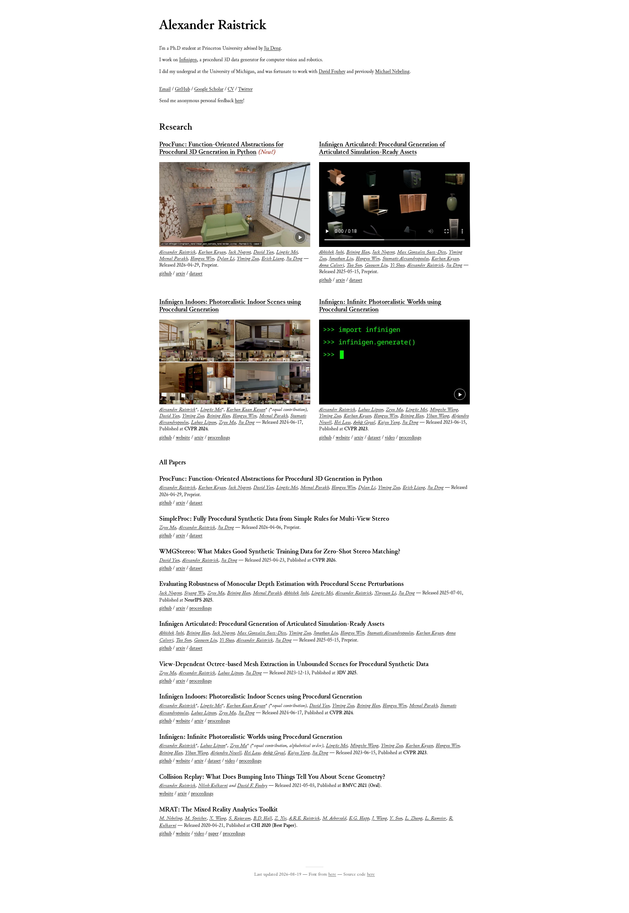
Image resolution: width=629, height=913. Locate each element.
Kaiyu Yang (389, 422)
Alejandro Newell (226, 752)
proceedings (219, 437)
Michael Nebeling (392, 71)
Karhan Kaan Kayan (245, 409)
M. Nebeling (170, 818)
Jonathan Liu (341, 258)
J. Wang (379, 818)
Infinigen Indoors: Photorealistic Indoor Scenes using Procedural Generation (230, 305)
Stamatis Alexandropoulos (405, 258)
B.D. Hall (262, 818)
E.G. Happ (359, 818)
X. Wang (217, 818)
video (390, 437)
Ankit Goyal (364, 422)
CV (231, 89)
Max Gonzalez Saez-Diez (421, 252)
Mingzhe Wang (444, 409)
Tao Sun (354, 265)
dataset (195, 273)
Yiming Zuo (248, 258)
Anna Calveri (331, 265)
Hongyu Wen (202, 258)
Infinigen (188, 60)
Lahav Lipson (203, 422)
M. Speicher (196, 818)
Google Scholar (208, 89)
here (239, 100)
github (165, 273)
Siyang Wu (194, 593)
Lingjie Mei (287, 252)
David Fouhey (332, 71)
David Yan (263, 252)
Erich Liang (272, 258)
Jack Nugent (239, 252)
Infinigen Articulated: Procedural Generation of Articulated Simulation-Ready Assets (382, 148)
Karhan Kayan (212, 252)
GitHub (182, 89)
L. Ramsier (435, 818)
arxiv (180, 273)
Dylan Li (225, 258)
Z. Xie (280, 818)
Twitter (245, 89)
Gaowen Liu (376, 265)
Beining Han (358, 252)
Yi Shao (397, 265)
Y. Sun (396, 818)
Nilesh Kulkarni (213, 785)
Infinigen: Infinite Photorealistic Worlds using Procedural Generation (380, 305)
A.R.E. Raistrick (304, 818)
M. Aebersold (334, 818)
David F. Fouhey (252, 785)
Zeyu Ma (227, 422)
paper (213, 833)
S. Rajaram (240, 818)
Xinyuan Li (385, 593)
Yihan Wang (437, 415)
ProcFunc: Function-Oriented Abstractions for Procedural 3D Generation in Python (221, 148)
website (183, 437)
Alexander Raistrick (177, 252)
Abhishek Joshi (331, 252)
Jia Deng (272, 48)
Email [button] (165, 89)
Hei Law (342, 422)
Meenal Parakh (173, 258)
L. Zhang (413, 818)
